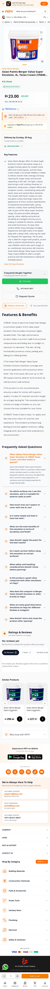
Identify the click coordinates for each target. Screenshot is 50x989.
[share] (41, 39)
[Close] (3, 4)
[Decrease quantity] (4, 976)
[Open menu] (3, 11)
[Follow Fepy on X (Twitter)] (15, 771)
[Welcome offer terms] (26, 117)
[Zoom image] (42, 61)
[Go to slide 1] (24, 64)
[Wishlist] (41, 32)
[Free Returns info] (18, 109)
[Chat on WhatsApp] (5, 967)
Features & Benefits (16, 305)
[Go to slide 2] (27, 64)
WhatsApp (27, 281)
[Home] (9, 11)
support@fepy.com (13, 794)
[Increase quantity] (17, 976)
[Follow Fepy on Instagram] (21, 771)
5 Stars (26, 652)
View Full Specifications (14, 264)
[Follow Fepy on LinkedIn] (28, 771)
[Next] (44, 703)
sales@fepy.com (11, 806)
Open (44, 4)
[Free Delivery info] (22, 146)
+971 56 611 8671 (12, 817)
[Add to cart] (19, 719)
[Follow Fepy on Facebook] (8, 771)
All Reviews (10, 652)
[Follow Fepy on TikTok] (35, 771)
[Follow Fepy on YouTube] (41, 771)
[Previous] (5, 703)
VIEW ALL (41, 862)
